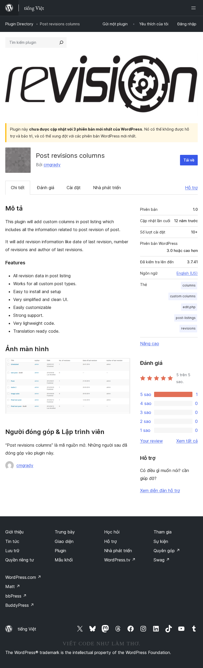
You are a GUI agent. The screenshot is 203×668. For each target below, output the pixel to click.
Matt (12, 586)
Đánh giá (45, 187)
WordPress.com (23, 577)
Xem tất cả (187, 440)
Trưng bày (65, 532)
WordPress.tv (120, 559)
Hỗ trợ (191, 187)
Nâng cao (149, 343)
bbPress (16, 596)
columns (189, 285)
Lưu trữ (12, 550)
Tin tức (12, 541)
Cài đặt (74, 187)
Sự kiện (161, 541)
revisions (188, 328)
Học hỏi (111, 532)
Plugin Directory (19, 24)
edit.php (189, 307)
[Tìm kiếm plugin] (61, 42)
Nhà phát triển (107, 187)
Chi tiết (18, 187)
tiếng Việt (27, 629)
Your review (151, 440)
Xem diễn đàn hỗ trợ (160, 490)
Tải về (188, 160)
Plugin (60, 550)
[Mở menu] (194, 8)
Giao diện (64, 541)
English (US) (187, 273)
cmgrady (52, 164)
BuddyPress (19, 605)
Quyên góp (167, 550)
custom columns (183, 296)
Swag (162, 559)
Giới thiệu (14, 532)
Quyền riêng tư (19, 559)
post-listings (186, 318)
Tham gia (163, 532)
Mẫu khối (64, 559)
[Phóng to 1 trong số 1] (123, 365)
